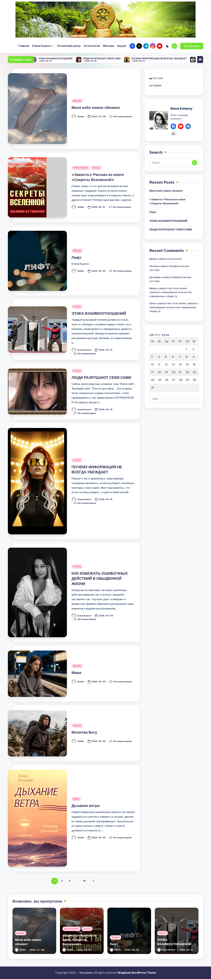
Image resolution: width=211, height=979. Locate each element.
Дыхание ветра (85, 805)
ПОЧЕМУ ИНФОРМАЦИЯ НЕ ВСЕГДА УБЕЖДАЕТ (119, 58)
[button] (191, 46)
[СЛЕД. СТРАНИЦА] (93, 881)
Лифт (77, 257)
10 (84, 881)
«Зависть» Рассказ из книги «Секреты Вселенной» (167, 201)
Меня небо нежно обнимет (96, 107)
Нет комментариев (122, 116)
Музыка (77, 101)
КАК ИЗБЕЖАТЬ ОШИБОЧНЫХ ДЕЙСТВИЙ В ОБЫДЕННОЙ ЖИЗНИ (100, 578)
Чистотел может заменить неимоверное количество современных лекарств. (170, 292)
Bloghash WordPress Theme (137, 972)
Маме (76, 672)
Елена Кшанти (80, 167)
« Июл (155, 399)
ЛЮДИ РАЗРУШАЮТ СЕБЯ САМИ (62, 58)
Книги (76, 799)
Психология (174, 259)
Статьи (96, 167)
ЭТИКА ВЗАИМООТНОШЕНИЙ (99, 313)
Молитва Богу (84, 732)
